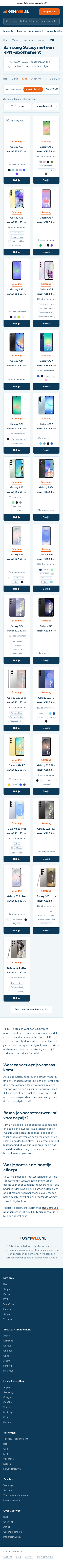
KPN (24, 78)
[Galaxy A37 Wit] (44, 245)
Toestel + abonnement (30, 31)
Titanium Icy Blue (17, 721)
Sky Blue (14, 582)
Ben (5, 78)
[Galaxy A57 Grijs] (16, 170)
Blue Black (17, 506)
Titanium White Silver (46, 919)
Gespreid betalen (12, 1531)
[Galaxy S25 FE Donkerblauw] (54, 713)
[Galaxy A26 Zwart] (8, 439)
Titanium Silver (17, 713)
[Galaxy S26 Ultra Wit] (7, 919)
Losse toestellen (13, 1381)
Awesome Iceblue (17, 241)
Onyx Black (16, 645)
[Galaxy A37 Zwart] (48, 245)
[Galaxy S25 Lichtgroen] (52, 570)
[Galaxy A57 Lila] (20, 170)
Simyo (6, 1314)
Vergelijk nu (49, 11)
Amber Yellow (16, 649)
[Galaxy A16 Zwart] (16, 502)
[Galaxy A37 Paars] (51, 245)
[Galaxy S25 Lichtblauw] (51, 582)
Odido (15, 78)
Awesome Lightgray (46, 170)
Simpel (7, 1289)
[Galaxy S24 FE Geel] (9, 784)
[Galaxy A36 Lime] (18, 317)
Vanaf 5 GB (52, 89)
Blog (5, 1516)
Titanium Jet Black (17, 717)
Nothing (7, 1365)
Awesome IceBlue (46, 317)
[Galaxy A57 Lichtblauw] (13, 170)
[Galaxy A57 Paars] (16, 173)
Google (7, 1345)
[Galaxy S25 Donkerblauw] (40, 570)
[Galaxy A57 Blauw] (24, 170)
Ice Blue (44, 582)
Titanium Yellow (17, 991)
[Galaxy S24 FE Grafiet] (24, 784)
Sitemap (29, 1556)
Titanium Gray (46, 911)
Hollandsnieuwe (12, 1468)
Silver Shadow (46, 578)
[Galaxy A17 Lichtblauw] (40, 443)
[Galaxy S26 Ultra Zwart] (25, 919)
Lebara (7, 1309)
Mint (15, 785)
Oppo (6, 1355)
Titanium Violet (17, 987)
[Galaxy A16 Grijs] (20, 502)
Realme (7, 1422)
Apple (6, 1335)
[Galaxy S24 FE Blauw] (20, 784)
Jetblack (41, 717)
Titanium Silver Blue (46, 915)
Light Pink (50, 376)
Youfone (7, 1319)
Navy (46, 570)
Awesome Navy (17, 237)
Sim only (8, 31)
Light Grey (16, 510)
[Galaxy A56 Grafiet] (46, 173)
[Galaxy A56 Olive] (51, 162)
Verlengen (9, 1432)
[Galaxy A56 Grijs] (40, 162)
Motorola (8, 1370)
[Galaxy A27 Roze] (46, 380)
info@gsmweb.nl (12, 1536)
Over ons (8, 1521)
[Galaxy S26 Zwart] (22, 582)
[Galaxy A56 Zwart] (48, 162)
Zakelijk (8, 1479)
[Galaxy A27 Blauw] (38, 376)
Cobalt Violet (18, 578)
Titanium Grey (16, 983)
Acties (6, 1526)
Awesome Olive (46, 166)
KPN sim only (41, 1212)
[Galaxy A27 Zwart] (42, 376)
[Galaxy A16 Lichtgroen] (13, 502)
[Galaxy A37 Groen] (40, 245)
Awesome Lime (17, 443)
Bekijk (16, 180)
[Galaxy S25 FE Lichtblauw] (50, 713)
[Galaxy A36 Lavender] (15, 317)
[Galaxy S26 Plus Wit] (41, 780)
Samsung (41, 40)
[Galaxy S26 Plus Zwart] (37, 780)
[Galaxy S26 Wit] (9, 578)
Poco (6, 1417)
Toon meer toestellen (31, 1009)
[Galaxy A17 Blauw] (51, 443)
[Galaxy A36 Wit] (22, 317)
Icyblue (51, 717)
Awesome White (18, 439)
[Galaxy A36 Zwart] (11, 317)
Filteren (19, 106)
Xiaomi (6, 1360)
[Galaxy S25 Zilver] (52, 574)
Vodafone (36, 78)
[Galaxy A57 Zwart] (9, 170)
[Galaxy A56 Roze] (44, 162)
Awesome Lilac (17, 245)
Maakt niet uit (33, 89)
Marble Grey (17, 654)
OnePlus (7, 1350)
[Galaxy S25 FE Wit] (46, 713)
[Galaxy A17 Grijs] (44, 443)
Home (6, 40)
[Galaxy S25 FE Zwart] (46, 721)
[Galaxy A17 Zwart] (48, 443)
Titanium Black (46, 924)
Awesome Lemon (17, 233)
